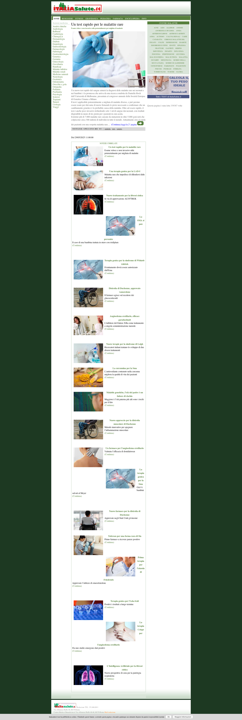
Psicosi (158, 69)
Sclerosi (56, 96)
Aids (162, 27)
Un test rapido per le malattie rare (125, 147)
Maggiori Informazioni (183, 717)
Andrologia (58, 28)
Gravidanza (58, 64)
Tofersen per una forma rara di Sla (124, 536)
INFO (144, 18)
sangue (119, 129)
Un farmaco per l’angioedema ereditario (125, 448)
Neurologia (58, 76)
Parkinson (169, 66)
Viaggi (56, 106)
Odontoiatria (58, 81)
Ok (168, 717)
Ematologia (58, 43)
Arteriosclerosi (159, 33)
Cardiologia (58, 33)
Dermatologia (59, 38)
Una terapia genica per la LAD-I (124, 171)
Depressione (171, 42)
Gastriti (169, 48)
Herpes (178, 48)
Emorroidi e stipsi (159, 45)
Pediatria (56, 89)
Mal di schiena (157, 57)
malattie (107, 129)
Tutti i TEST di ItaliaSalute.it (168, 96)
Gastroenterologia (60, 53)
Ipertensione (168, 54)
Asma (152, 36)
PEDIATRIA (105, 18)
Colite (161, 42)
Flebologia (57, 51)
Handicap (57, 66)
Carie (184, 36)
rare (113, 129)
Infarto (168, 51)
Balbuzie (57, 31)
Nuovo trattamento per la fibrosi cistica (124, 195)
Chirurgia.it (58, 36)
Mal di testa (171, 57)
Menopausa (166, 60)
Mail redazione (109, 712)
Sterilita (177, 69)
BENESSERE (67, 18)
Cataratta (157, 39)
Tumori (56, 101)
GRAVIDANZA (91, 18)
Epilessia (181, 45)
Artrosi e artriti (177, 33)
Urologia (57, 104)
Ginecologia (58, 61)
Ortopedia (57, 86)
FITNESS (79, 18)
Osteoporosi (156, 66)
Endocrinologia (59, 46)
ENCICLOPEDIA (132, 18)
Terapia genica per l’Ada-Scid (124, 601)
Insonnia (156, 54)
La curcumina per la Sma (125, 368)
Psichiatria (57, 91)
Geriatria (56, 59)
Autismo (160, 36)
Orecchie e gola (60, 84)
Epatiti (172, 45)
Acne (156, 27)
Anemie (179, 27)
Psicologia (57, 94)
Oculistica (57, 79)
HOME (57, 18)
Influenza (179, 51)
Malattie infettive (60, 69)
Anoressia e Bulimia (164, 30)
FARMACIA (118, 18)
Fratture (159, 48)
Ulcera (179, 72)
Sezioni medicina (60, 22)
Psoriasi (167, 69)
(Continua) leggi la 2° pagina (124, 124)
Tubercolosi (160, 72)
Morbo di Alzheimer (175, 63)
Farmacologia (59, 48)
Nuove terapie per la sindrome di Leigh (124, 344)
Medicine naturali (60, 74)
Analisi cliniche (59, 26)
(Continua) (109, 156)
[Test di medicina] (168, 93)
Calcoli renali (173, 36)
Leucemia (180, 54)
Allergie (170, 27)
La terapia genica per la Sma (140, 477)
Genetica (57, 56)
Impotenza (158, 51)
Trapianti (57, 99)
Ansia (178, 30)
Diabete (56, 41)
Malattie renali (59, 71)
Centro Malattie (168, 23)
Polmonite (181, 66)
